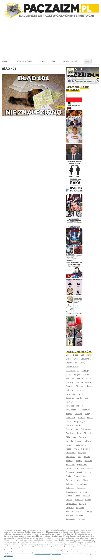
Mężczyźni (70, 417)
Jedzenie (70, 398)
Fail (67, 378)
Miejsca (81, 417)
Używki (69, 496)
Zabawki (70, 511)
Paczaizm (6, 61)
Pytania (87, 456)
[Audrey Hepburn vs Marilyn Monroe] (74, 219)
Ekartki (85, 374)
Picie (79, 433)
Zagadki (79, 511)
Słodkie (86, 480)
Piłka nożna (71, 437)
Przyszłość (70, 456)
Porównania (80, 445)
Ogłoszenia (86, 429)
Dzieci (69, 374)
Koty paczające (72, 410)
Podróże (82, 437)
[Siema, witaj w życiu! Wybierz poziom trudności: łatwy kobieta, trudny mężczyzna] (74, 169)
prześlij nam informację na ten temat (48, 554)
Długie (77, 374)
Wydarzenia (71, 503)
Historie (89, 386)
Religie (79, 460)
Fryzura (89, 378)
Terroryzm (81, 488)
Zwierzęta (70, 519)
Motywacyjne (79, 421)
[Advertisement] (50, 37)
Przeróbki (85, 449)
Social (68, 476)
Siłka (76, 468)
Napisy (78, 425)
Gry (77, 382)
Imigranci (70, 390)
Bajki (68, 355)
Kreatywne (87, 410)
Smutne (87, 472)
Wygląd (82, 503)
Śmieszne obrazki (74, 472)
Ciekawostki (71, 363)
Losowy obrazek (24, 61)
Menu (41, 61)
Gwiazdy (69, 386)
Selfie (68, 468)
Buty (76, 359)
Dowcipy (85, 370)
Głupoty (79, 386)
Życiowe (81, 519)
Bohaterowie (86, 355)
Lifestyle (78, 413)
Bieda (75, 355)
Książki (69, 413)
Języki (79, 398)
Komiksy (69, 402)
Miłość (90, 417)
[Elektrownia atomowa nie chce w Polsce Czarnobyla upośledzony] (74, 304)
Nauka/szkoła (72, 429)
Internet (81, 394)
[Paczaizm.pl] (50, 9)
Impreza (80, 390)
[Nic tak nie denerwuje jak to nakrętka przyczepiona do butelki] (74, 320)
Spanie (77, 476)
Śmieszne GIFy (86, 468)
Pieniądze (88, 433)
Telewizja (70, 488)
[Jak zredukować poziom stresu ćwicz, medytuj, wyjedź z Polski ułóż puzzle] (74, 287)
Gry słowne (86, 382)
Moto (68, 421)
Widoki (69, 500)
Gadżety (69, 382)
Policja (78, 441)
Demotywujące (72, 370)
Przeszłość (70, 453)
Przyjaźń (82, 453)
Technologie (81, 484)
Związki (79, 515)
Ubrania (83, 492)
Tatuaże (69, 484)
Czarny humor (72, 367)
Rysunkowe (82, 464)
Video (77, 496)
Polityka (87, 441)
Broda (68, 359)
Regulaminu (8, 556)
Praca (68, 449)
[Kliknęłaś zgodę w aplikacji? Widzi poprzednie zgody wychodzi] (74, 337)
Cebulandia (86, 359)
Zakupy (89, 511)
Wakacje (86, 496)
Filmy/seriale (77, 378)
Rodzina (88, 460)
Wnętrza (79, 500)
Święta (69, 480)
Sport (85, 476)
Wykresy (70, 507)
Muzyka (69, 425)
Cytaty (82, 363)
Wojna (88, 500)
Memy (53, 61)
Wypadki (80, 507)
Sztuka (77, 480)
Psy (79, 456)
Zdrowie (69, 515)
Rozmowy (70, 464)
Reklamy (69, 460)
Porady (69, 445)
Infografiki (70, 394)
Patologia (70, 433)
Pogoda (69, 441)
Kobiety (87, 398)
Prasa (76, 449)
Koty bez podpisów (74, 406)
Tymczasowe (71, 492)
